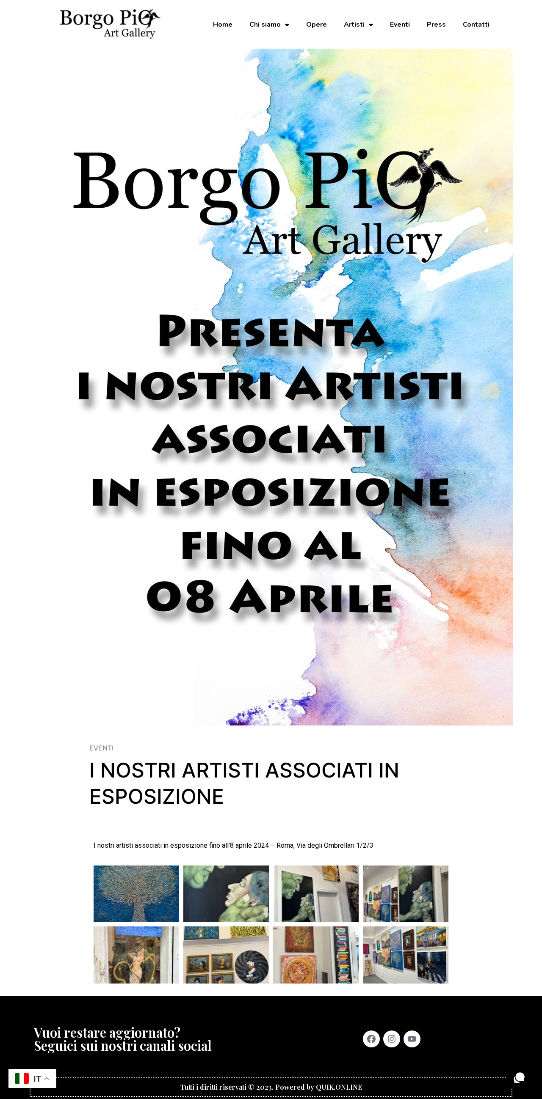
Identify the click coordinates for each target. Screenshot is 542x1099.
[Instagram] (391, 1038)
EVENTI (101, 748)
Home (222, 24)
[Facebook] (371, 1038)
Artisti (354, 24)
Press (436, 24)
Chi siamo (265, 24)
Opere (316, 24)
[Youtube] (412, 1038)
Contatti (476, 24)
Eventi (400, 24)
